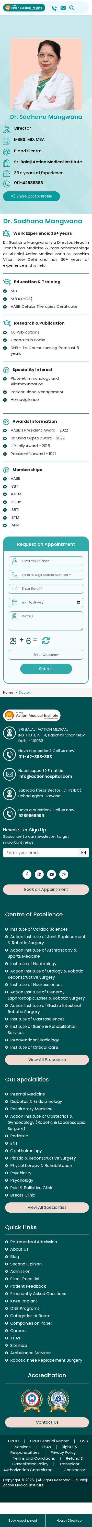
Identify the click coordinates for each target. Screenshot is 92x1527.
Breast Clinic (22, 1195)
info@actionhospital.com (45, 776)
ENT (14, 1143)
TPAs (15, 1338)
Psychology (21, 1180)
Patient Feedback (28, 1286)
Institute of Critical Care (34, 1047)
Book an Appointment (46, 889)
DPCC (14, 1441)
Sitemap (18, 1345)
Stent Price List (25, 1279)
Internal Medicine (27, 1094)
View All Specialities (47, 1207)
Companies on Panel (31, 1323)
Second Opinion (26, 1264)
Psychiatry (20, 1173)
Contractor (74, 1469)
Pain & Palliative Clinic (31, 1188)
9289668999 (31, 816)
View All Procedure (47, 1060)
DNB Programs (25, 1308)
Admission (20, 1271)
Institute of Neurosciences (36, 985)
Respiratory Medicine (31, 1109)
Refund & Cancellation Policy (47, 1461)
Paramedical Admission (33, 1242)
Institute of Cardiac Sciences (39, 929)
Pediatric (19, 1136)
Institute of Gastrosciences (37, 1019)
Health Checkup (69, 1520)
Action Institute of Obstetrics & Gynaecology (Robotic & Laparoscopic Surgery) (46, 1122)
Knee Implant (23, 1301)
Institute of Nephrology (33, 964)
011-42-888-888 (35, 757)
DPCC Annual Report (50, 1441)
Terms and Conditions (34, 1458)
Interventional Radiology (34, 1040)
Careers (18, 1331)
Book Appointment (22, 1520)
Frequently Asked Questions (38, 1294)
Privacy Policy (64, 1452)
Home (8, 692)
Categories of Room (30, 1316)
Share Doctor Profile (34, 196)
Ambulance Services (30, 1353)
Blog (14, 1257)
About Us (19, 1249)
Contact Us (47, 1422)
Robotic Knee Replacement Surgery (46, 1360)
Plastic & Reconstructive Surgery (43, 1158)
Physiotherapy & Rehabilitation (41, 1165)
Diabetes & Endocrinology (36, 1101)
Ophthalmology (26, 1151)
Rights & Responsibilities (43, 1449)
